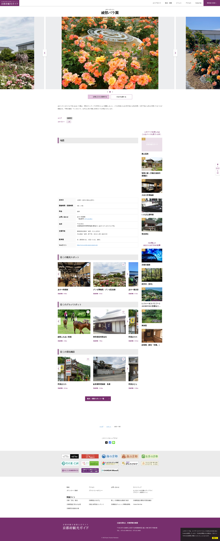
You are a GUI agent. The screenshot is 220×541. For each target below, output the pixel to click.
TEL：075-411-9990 (123, 530)
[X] (106, 442)
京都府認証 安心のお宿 (74, 504)
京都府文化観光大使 (73, 508)
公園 (68, 121)
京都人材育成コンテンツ (96, 504)
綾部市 (69, 118)
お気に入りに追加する (100, 96)
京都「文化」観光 (72, 500)
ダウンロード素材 (72, 490)
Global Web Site (137, 504)
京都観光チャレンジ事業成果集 (120, 504)
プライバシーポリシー (96, 490)
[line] (113, 442)
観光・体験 (168, 3)
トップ (101, 426)
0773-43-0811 (88, 219)
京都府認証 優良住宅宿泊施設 (142, 500)
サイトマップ (137, 487)
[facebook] (110, 442)
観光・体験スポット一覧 (95, 399)
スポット (108, 426)
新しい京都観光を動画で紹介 (120, 500)
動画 (68, 487)
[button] (175, 53)
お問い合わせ (115, 487)
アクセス (188, 3)
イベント (179, 3)
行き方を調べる (121, 97)
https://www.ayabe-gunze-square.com (87, 245)
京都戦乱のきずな (94, 500)
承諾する (215, 538)
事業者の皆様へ (212, 3)
